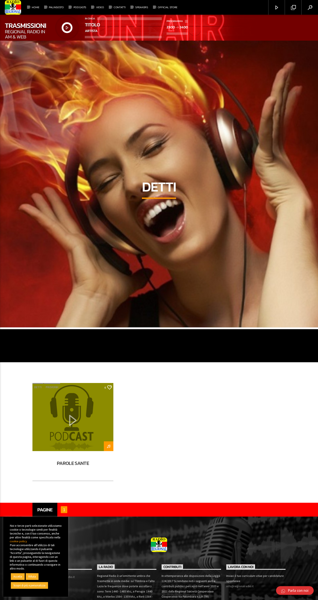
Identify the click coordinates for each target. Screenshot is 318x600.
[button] (295, 590)
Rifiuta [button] (32, 576)
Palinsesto (56, 7)
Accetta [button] (17, 576)
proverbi (52, 408)
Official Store (167, 7)
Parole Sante (73, 484)
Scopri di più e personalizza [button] (29, 585)
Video (100, 7)
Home (35, 7)
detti (38, 408)
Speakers (141, 7)
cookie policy (18, 541)
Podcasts (80, 7)
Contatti (119, 7)
